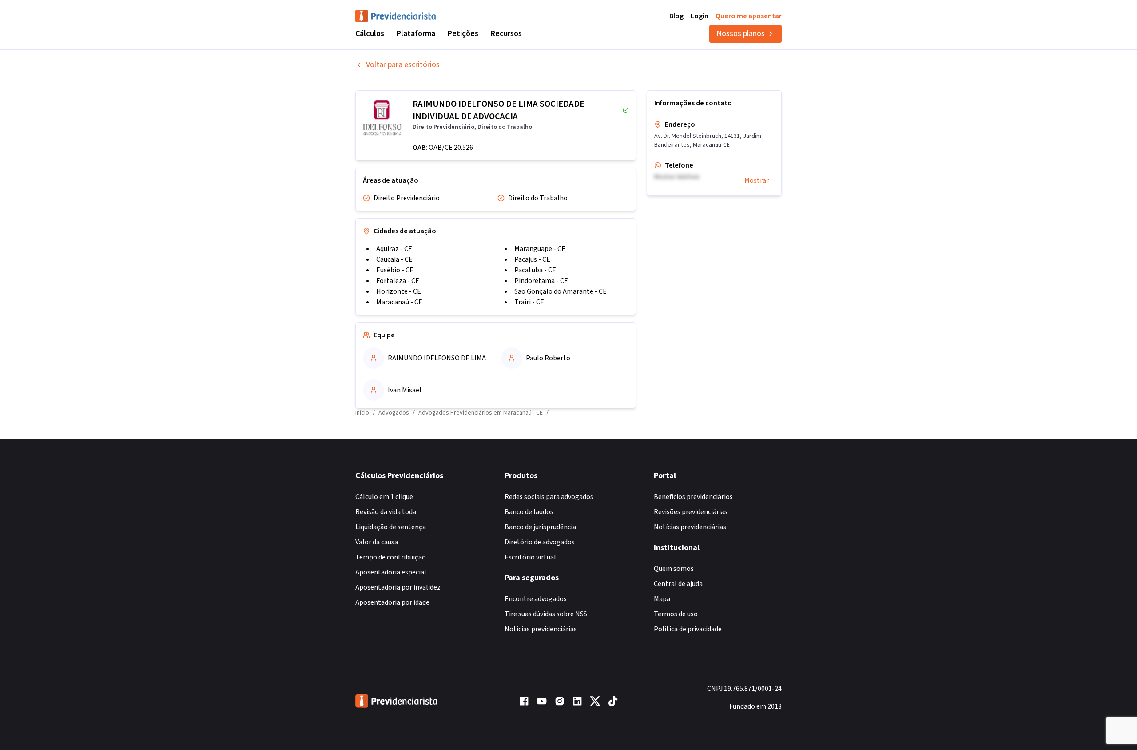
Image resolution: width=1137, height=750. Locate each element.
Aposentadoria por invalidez (398, 587)
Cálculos (369, 33)
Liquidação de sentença (390, 527)
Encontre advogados (536, 599)
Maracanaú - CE (399, 302)
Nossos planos (740, 33)
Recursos (506, 33)
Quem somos (674, 569)
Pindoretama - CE (541, 281)
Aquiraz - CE (394, 249)
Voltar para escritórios (403, 64)
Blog (676, 16)
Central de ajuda (678, 584)
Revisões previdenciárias (691, 512)
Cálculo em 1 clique (384, 497)
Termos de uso (676, 614)
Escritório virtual (530, 557)
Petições (463, 33)
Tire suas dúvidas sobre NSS (546, 614)
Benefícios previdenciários (693, 497)
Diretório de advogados (540, 542)
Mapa (662, 599)
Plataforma (416, 33)
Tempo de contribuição (390, 557)
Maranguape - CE (539, 249)
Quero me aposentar (749, 16)
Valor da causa (376, 542)
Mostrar (756, 180)
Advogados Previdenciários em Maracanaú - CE (480, 412)
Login (699, 16)
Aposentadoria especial (390, 572)
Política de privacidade (688, 629)
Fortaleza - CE (397, 281)
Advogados (393, 412)
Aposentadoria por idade (392, 602)
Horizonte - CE (398, 291)
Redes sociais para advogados (549, 497)
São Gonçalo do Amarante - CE (560, 291)
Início (362, 412)
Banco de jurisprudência (540, 527)
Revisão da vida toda (385, 512)
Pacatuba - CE (535, 270)
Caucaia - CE (394, 259)
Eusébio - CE (394, 270)
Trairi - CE (529, 302)
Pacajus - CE (532, 259)
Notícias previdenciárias (541, 629)
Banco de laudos (529, 512)
